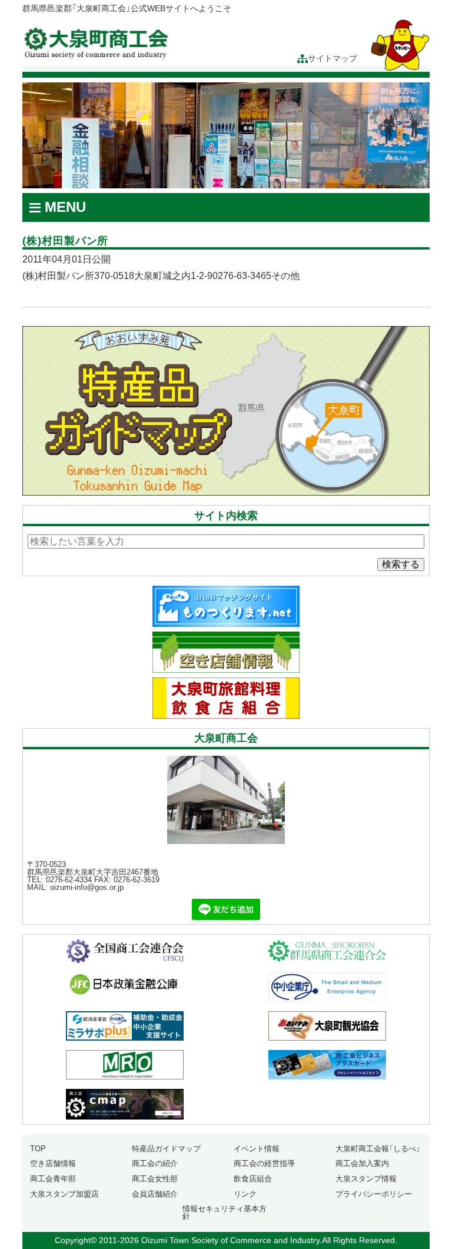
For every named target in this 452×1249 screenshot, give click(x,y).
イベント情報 (257, 1148)
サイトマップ (332, 58)
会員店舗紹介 (155, 1194)
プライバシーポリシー (373, 1194)
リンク (245, 1194)
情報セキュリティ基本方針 (224, 1212)
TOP (38, 1148)
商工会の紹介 (155, 1163)
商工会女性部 (155, 1178)
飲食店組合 (253, 1178)
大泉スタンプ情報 (366, 1178)
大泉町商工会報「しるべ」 (377, 1148)
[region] (225, 135)
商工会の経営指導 (264, 1163)
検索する (401, 564)
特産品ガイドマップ (166, 1148)
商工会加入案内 (362, 1163)
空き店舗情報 (53, 1163)
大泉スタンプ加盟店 (64, 1194)
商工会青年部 (53, 1178)
